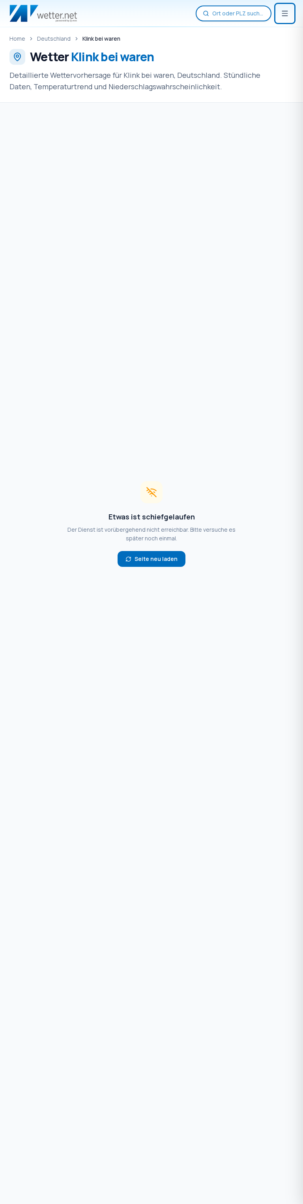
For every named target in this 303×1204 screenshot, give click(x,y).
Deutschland (54, 38)
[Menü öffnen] (285, 13)
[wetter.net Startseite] (43, 13)
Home (17, 38)
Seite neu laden (156, 558)
